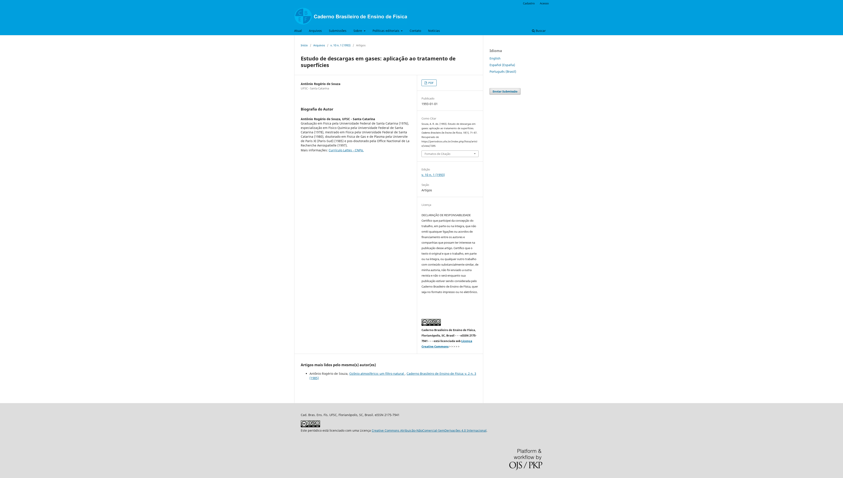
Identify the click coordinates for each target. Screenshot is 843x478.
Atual (298, 31)
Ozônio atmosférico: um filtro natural (377, 373)
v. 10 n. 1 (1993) (340, 45)
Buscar (540, 31)
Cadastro (529, 3)
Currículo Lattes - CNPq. (346, 150)
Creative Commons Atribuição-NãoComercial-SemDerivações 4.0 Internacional (429, 430)
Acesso (544, 3)
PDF (431, 83)
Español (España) (502, 65)
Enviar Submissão (505, 91)
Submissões (337, 31)
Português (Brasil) (503, 71)
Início (304, 45)
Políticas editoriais (386, 31)
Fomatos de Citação (437, 154)
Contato (415, 31)
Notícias (434, 31)
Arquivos (315, 31)
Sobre (358, 31)
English (495, 58)
